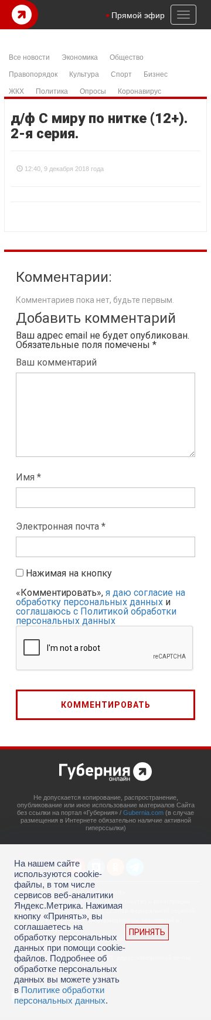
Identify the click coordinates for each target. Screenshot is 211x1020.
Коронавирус (139, 90)
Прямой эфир (138, 15)
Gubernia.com (143, 812)
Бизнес (156, 74)
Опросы (93, 90)
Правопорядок (33, 74)
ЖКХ (16, 90)
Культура (84, 74)
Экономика (80, 57)
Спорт (121, 74)
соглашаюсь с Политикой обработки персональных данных (96, 616)
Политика (52, 90)
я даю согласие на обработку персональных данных (100, 597)
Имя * (28, 477)
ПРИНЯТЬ (147, 932)
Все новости (29, 57)
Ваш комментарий (56, 362)
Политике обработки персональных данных (60, 995)
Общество (127, 57)
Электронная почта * (61, 526)
